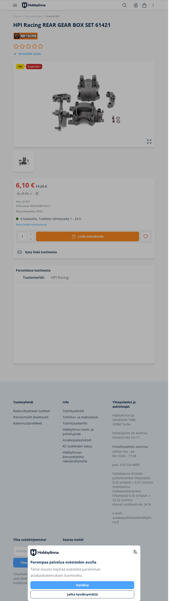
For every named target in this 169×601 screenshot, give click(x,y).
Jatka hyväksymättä (82, 594)
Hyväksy (82, 585)
